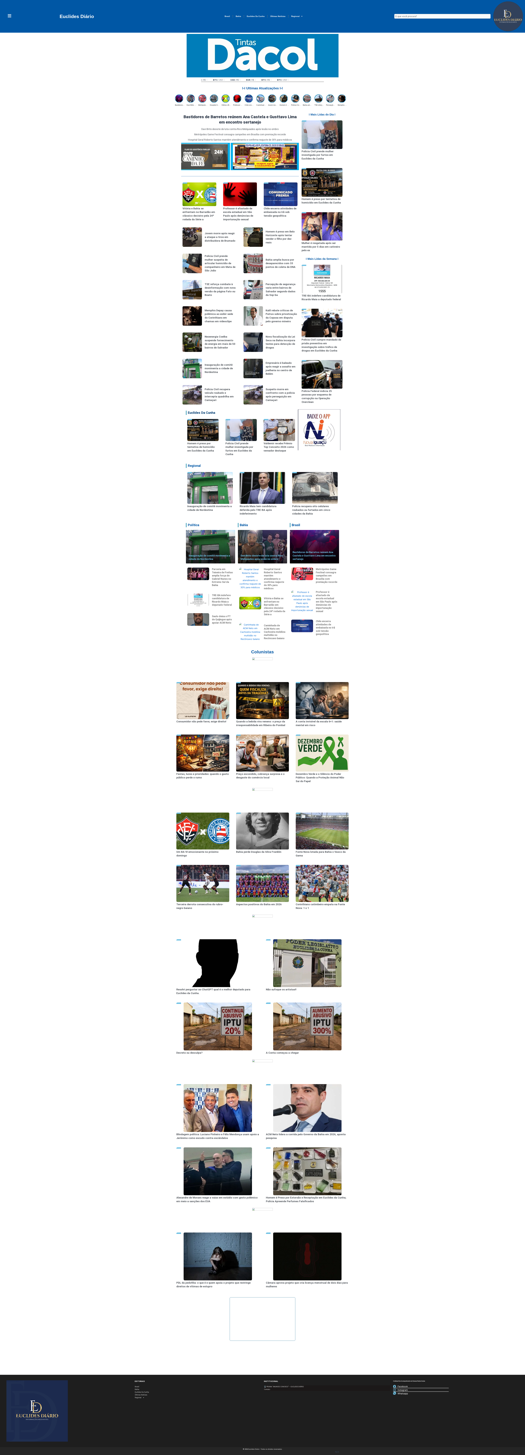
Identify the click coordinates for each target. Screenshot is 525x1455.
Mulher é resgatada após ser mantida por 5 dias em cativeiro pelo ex (321, 246)
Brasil (227, 16)
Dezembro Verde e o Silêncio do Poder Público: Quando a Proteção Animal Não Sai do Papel (320, 777)
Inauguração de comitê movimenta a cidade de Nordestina (219, 368)
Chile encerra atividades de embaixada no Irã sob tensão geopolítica (280, 212)
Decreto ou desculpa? (189, 1052)
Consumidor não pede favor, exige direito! (201, 721)
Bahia (238, 16)
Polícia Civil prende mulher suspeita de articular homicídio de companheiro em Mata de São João (220, 263)
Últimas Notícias (277, 16)
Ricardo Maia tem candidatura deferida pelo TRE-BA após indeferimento (258, 510)
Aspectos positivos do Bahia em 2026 (259, 904)
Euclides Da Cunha (256, 16)
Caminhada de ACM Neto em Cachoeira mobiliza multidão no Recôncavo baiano (274, 632)
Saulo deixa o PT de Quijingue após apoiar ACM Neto (222, 619)
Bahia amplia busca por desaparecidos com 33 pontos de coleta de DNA (280, 263)
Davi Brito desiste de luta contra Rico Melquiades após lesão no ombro (240, 129)
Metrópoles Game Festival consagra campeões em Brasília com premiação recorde (240, 134)
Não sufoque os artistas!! (281, 989)
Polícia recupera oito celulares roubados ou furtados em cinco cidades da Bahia (311, 510)
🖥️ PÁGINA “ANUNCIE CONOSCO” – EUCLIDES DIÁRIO (284, 1387)
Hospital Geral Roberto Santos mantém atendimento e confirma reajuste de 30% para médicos (240, 139)
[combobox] (442, 16)
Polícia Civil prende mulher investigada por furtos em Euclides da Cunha (318, 155)
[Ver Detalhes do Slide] (192, 156)
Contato (267, 1389)
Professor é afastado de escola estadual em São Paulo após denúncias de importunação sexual (326, 602)
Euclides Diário (77, 16)
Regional (295, 16)
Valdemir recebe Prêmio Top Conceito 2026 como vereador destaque (279, 447)
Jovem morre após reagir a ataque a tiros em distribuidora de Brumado (220, 237)
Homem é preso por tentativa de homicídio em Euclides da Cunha (201, 447)
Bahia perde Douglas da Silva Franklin (258, 851)
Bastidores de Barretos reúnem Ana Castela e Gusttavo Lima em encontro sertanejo (314, 555)
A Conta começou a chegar (282, 1052)
